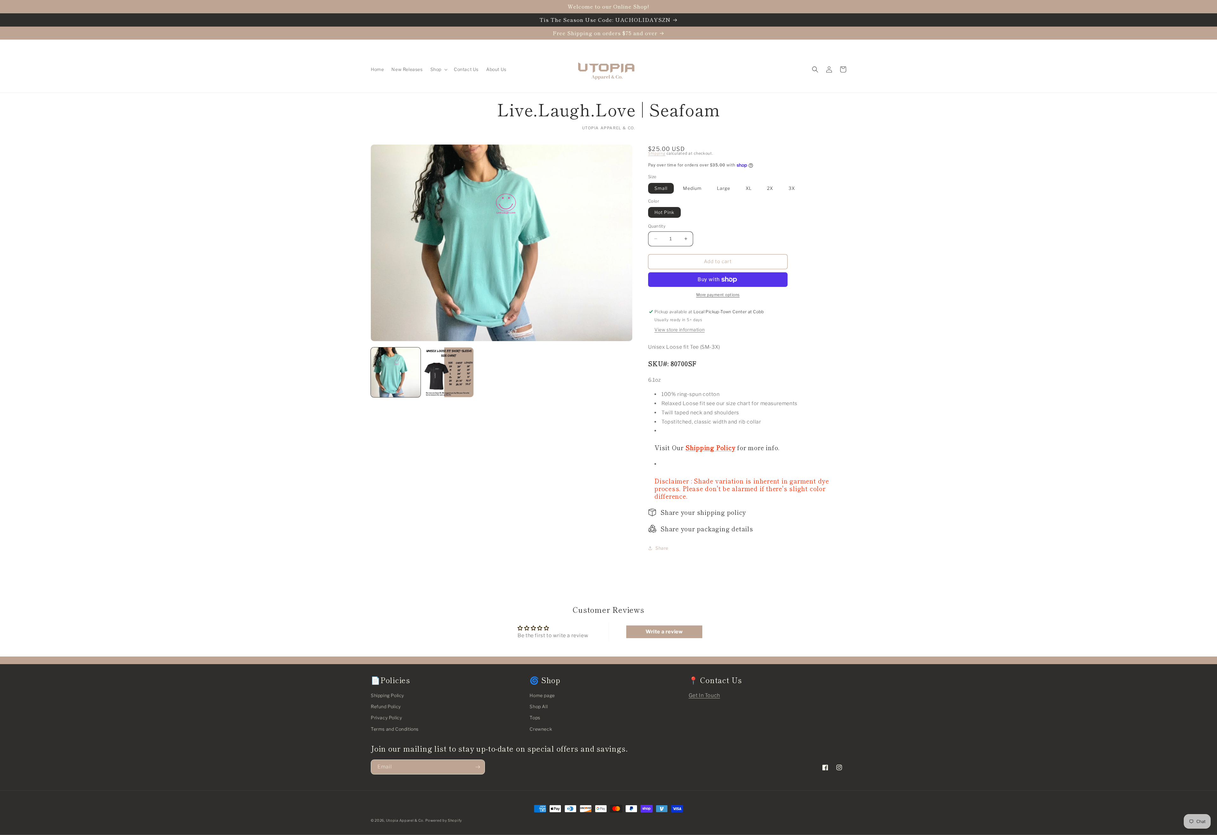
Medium (692, 188)
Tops (535, 717)
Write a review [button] (664, 632)
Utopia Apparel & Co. (405, 820)
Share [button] (661, 548)
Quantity (657, 226)
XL (749, 188)
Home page (542, 695)
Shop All (539, 706)
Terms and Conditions (395, 729)
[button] (438, 69)
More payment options (718, 294)
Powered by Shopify (443, 820)
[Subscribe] (478, 767)
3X (792, 188)
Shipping (657, 153)
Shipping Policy (387, 695)
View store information (679, 329)
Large (723, 188)
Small (660, 188)
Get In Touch (704, 695)
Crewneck (541, 729)
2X (770, 188)
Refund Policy (386, 706)
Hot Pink (664, 212)
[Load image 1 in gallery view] (396, 372)
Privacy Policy (386, 717)
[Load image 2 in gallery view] (448, 372)
